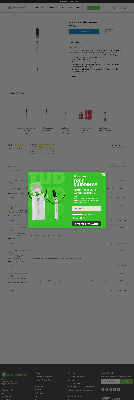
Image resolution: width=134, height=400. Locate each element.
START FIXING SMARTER (86, 224)
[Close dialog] (103, 174)
